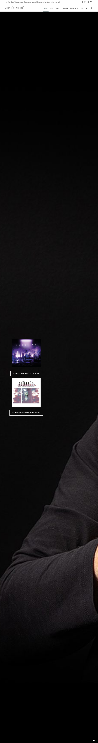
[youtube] (91, 2)
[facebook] (83, 2)
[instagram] (86, 2)
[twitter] (88, 2)
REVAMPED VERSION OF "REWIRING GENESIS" (26, 413)
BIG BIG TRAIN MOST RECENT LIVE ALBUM (26, 373)
